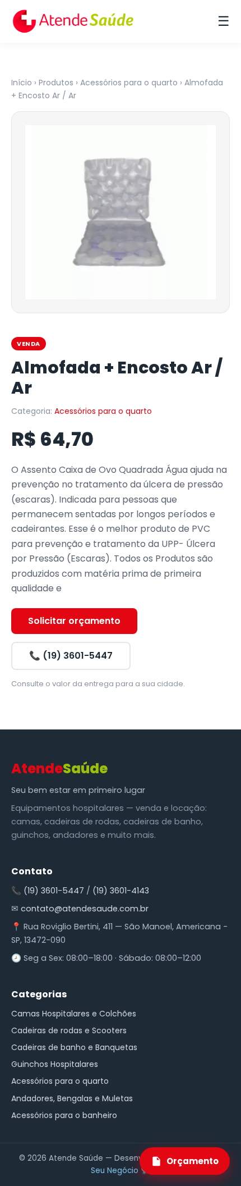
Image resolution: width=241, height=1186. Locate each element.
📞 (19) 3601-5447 (71, 655)
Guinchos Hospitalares (54, 1064)
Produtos (56, 82)
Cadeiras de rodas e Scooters (69, 1030)
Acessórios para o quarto (129, 82)
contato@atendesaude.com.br (85, 908)
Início (21, 82)
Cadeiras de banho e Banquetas (74, 1047)
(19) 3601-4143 (120, 890)
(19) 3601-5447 (54, 890)
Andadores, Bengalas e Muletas (72, 1098)
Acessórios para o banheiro (64, 1115)
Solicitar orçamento (74, 620)
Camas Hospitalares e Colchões (73, 1013)
